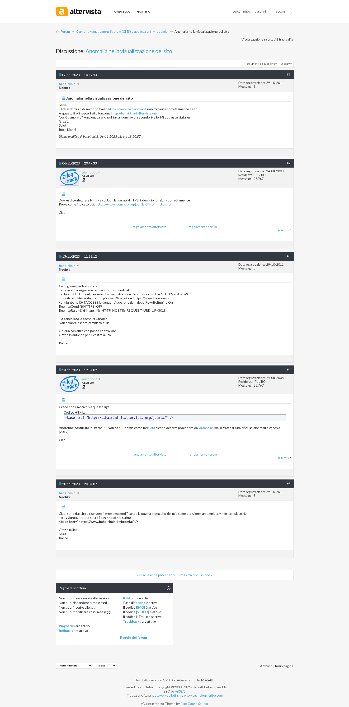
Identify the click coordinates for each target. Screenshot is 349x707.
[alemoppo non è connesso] (69, 177)
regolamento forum (203, 227)
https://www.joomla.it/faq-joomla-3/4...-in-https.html (134, 204)
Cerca (236, 11)
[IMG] (140, 607)
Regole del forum (133, 637)
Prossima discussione (194, 575)
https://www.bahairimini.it (127, 109)
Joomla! (163, 31)
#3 (289, 256)
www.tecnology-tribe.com (203, 695)
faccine (140, 603)
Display (285, 63)
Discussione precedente (157, 575)
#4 (289, 370)
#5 (289, 484)
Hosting (143, 11)
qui (152, 428)
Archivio (266, 666)
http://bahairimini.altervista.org (134, 113)
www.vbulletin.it (169, 695)
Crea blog (122, 11)
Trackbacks (132, 621)
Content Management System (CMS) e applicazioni (113, 31)
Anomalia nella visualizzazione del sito (128, 50)
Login (280, 11)
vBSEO (180, 691)
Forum (65, 31)
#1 (289, 75)
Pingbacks (67, 626)
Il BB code (130, 598)
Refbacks (66, 631)
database (206, 428)
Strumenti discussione (261, 63)
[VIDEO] (142, 612)
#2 (289, 163)
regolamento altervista (149, 227)
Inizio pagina (284, 666)
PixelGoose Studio (194, 704)
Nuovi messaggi (254, 11)
